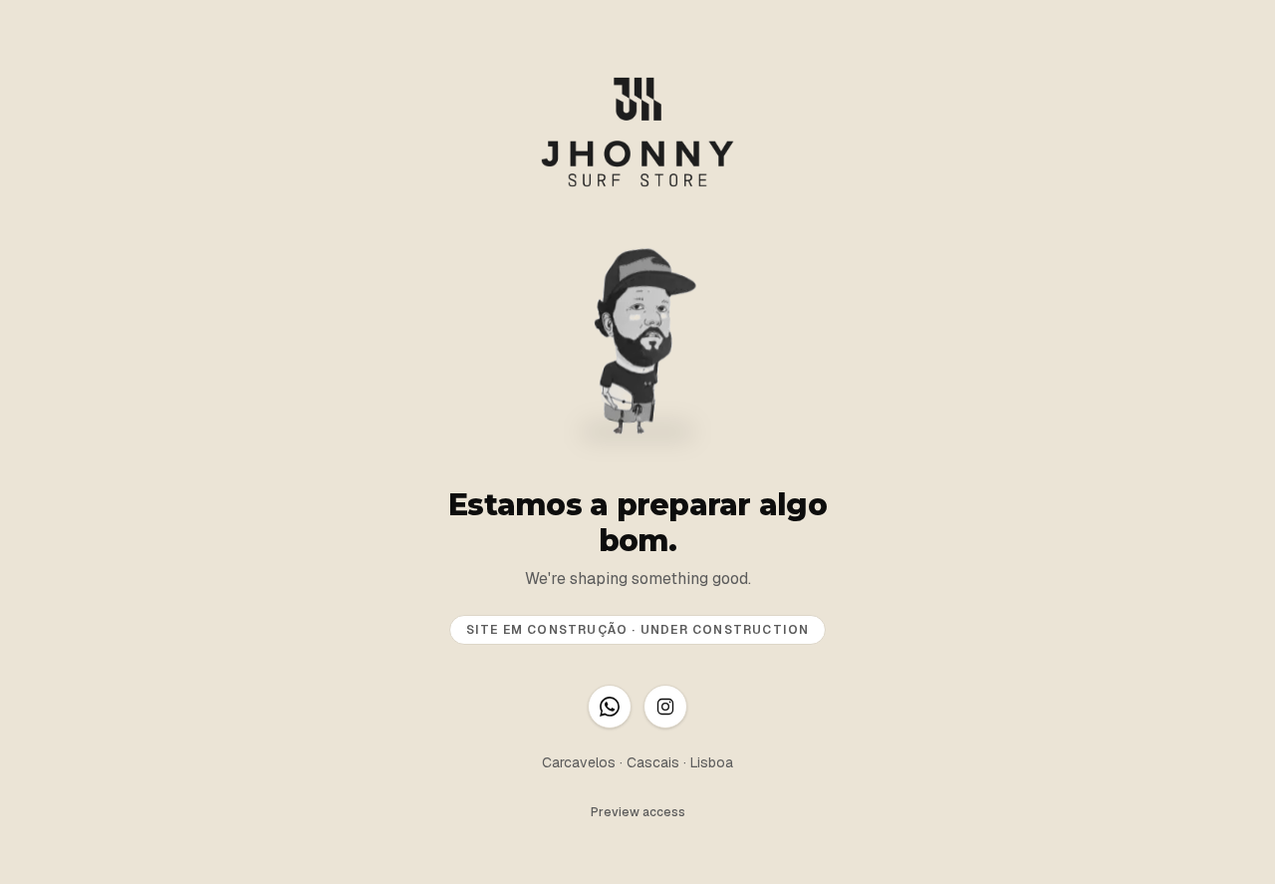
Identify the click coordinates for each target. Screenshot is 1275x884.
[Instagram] (665, 707)
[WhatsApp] (610, 707)
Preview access (638, 812)
